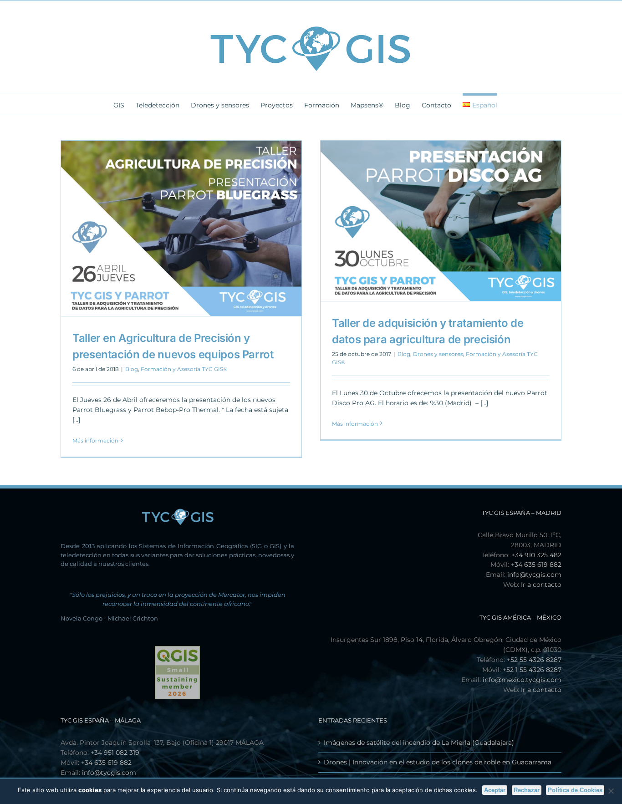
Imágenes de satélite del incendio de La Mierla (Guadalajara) (419, 742)
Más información (95, 440)
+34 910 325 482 (536, 555)
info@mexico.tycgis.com (522, 680)
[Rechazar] (610, 790)
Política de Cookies (575, 790)
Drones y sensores (438, 354)
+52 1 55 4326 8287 (532, 670)
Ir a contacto (541, 584)
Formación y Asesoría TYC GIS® (184, 369)
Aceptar (494, 790)
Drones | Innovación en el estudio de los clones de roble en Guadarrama (437, 762)
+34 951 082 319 (115, 752)
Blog (131, 369)
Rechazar (527, 790)
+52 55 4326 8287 (534, 660)
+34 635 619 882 (536, 564)
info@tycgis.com (534, 574)
